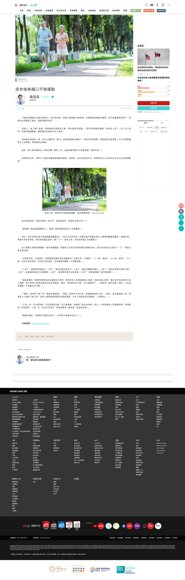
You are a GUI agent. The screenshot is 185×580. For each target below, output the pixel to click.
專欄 (125, 11)
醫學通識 (15, 481)
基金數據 (77, 457)
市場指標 (35, 462)
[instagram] (163, 5)
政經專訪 (15, 407)
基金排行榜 (77, 448)
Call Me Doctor (37, 412)
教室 (116, 419)
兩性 (13, 505)
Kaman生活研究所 (17, 414)
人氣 (161, 123)
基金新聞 (77, 445)
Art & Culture (160, 448)
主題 (137, 404)
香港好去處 (149, 11)
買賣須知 (118, 460)
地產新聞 (118, 457)
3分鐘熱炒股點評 (38, 409)
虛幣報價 (56, 448)
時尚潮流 (15, 436)
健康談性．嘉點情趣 (39, 416)
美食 (83, 11)
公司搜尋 (15, 469)
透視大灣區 (56, 424)
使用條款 (151, 537)
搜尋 (54, 421)
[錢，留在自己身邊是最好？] (20, 359)
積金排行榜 (98, 457)
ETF (137, 397)
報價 (137, 407)
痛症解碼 (15, 491)
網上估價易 (118, 462)
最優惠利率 (36, 469)
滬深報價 (15, 450)
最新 (145, 123)
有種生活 (35, 433)
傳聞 (54, 414)
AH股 (75, 419)
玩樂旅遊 (92, 11)
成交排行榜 (118, 450)
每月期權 (97, 407)
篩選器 (138, 409)
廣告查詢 (128, 537)
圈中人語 (56, 486)
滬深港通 (15, 448)
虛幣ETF (55, 450)
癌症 (13, 486)
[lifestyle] (41, 5)
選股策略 (159, 419)
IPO (75, 421)
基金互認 (77, 462)
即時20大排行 (119, 412)
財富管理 (49, 11)
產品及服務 (36, 436)
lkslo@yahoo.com (40, 323)
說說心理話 (36, 414)
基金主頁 (77, 443)
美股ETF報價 (139, 419)
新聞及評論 (98, 412)
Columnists (160, 452)
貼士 (54, 416)
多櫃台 (76, 426)
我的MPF (97, 462)
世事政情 (38, 11)
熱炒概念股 (77, 416)
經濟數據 (35, 460)
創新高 (76, 412)
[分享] (23, 108)
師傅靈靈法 (15, 426)
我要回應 (153, 108)
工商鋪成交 (118, 452)
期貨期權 (98, 397)
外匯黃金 (36, 440)
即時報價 (77, 402)
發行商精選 (118, 414)
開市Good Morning (38, 402)
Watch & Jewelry (161, 445)
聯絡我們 (136, 537)
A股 (13, 440)
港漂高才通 (104, 11)
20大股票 (77, 409)
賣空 (75, 414)
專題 (54, 481)
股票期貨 (97, 404)
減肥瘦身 (15, 503)
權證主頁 (118, 400)
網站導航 (159, 537)
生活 (140, 131)
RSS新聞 (174, 537)
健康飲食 (15, 489)
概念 (158, 412)
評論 (156, 127)
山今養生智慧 (37, 426)
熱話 (29, 11)
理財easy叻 (56, 426)
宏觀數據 (159, 404)
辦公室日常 (61, 11)
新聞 (55, 397)
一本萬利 (35, 407)
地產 (117, 440)
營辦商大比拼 (99, 448)
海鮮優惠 (161, 11)
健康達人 (35, 421)
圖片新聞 (56, 412)
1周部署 (14, 404)
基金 (76, 440)
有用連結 (167, 537)
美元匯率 (35, 455)
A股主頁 (14, 443)
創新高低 (159, 416)
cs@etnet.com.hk (45, 537)
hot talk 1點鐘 (16, 402)
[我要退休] (20, 99)
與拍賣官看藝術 (17, 424)
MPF (96, 440)
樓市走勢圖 (118, 455)
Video (55, 493)
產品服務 (120, 537)
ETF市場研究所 (140, 402)
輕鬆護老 (15, 496)
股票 (76, 397)
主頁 (22, 11)
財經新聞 (150, 127)
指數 (75, 404)
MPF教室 (97, 460)
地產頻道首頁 (119, 443)
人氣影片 (35, 400)
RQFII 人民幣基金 (79, 460)
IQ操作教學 (15, 433)
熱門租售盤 (118, 448)
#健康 (37, 336)
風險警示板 (15, 462)
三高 (13, 493)
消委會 (14, 510)
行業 (75, 407)
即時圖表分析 (99, 414)
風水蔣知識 (15, 412)
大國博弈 (15, 409)
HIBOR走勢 (36, 467)
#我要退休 (50, 336)
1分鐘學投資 (16, 428)
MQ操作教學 (36, 431)
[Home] (23, 5)
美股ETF (138, 416)
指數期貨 (97, 400)
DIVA (146, 131)
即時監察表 (98, 416)
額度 (13, 445)
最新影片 (15, 400)
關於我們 (112, 537)
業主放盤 (118, 465)
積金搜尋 (97, 452)
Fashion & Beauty (161, 443)
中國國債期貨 (99, 402)
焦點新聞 (56, 404)
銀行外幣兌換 (37, 450)
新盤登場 (118, 445)
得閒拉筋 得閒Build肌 (18, 416)
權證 (117, 397)
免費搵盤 (118, 467)
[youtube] (151, 5)
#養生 (43, 336)
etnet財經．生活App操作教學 (21, 431)
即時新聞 (56, 407)
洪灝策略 (15, 421)
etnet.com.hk (18, 391)
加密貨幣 (56, 440)
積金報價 (97, 450)
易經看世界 (36, 424)
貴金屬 (35, 457)
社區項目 (56, 489)
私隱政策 (144, 537)
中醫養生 (15, 484)
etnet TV (141, 127)
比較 (137, 412)
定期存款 (35, 448)
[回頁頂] (181, 228)
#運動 (26, 336)
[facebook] (157, 5)
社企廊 (55, 491)
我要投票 (153, 103)
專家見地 (77, 455)
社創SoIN (56, 479)
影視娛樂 (73, 11)
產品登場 (77, 452)
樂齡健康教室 (16, 419)
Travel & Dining (161, 450)
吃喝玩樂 (35, 419)
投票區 (76, 479)
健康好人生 (135, 11)
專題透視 (163, 127)
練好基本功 (36, 428)
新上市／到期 (119, 416)
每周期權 (97, 409)
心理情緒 (15, 498)
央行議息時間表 (38, 465)
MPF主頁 (97, 443)
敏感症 (14, 501)
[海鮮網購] (181, 211)
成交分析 (118, 409)
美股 (158, 397)
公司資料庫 (77, 424)
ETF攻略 (35, 404)
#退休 (32, 336)
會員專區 (116, 11)
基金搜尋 (77, 450)
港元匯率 (35, 452)
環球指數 (159, 402)
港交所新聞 (56, 419)
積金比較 (97, 455)
